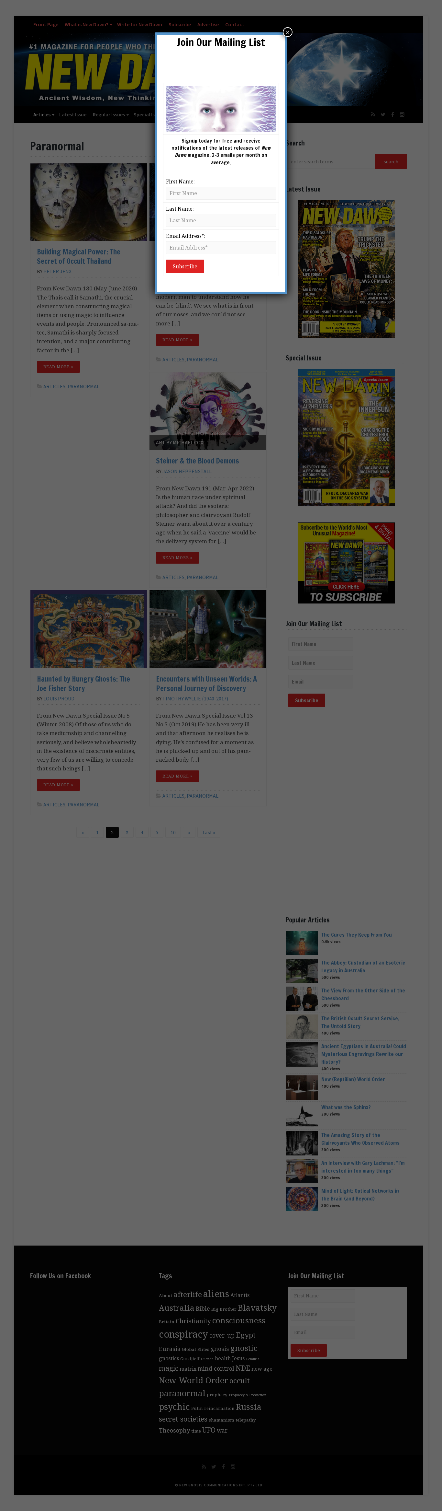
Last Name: (180, 208)
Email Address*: (185, 236)
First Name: (180, 181)
